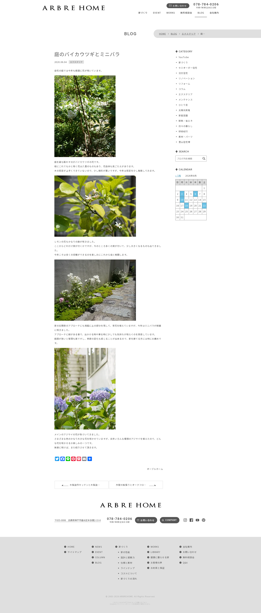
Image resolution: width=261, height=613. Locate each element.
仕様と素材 (126, 562)
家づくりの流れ (129, 578)
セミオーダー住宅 (188, 67)
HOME (162, 33)
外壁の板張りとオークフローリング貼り (137, 484)
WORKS (170, 12)
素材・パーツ (186, 136)
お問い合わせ (180, 5)
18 (186, 205)
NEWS (98, 546)
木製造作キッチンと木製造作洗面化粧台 (89, 484)
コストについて (129, 573)
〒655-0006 (77, 520)
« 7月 (178, 175)
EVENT (157, 12)
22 (204, 205)
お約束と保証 (158, 567)
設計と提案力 (128, 557)
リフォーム (184, 83)
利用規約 (136, 604)
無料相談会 (186, 12)
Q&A (185, 562)
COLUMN (100, 557)
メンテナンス (186, 99)
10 (182, 199)
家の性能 (125, 552)
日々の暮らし (186, 126)
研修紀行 (183, 131)
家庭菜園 (183, 115)
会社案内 (214, 12)
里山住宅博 (184, 142)
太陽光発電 (184, 110)
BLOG (201, 12)
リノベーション (187, 78)
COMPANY (171, 520)
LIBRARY (155, 552)
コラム (182, 89)
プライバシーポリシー (124, 604)
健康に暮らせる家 (160, 557)
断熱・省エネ (186, 120)
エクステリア (189, 33)
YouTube (184, 57)
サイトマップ (75, 552)
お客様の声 (156, 562)
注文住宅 (183, 73)
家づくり (142, 12)
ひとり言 (183, 104)
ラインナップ (128, 568)
